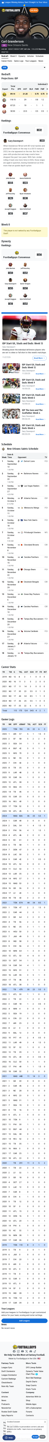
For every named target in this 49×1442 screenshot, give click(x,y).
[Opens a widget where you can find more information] (8, 1438)
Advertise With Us (33, 1397)
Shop (28, 1400)
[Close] (45, 1422)
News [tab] (40, 61)
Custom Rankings (8, 1379)
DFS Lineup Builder (34, 1367)
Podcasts (5, 1404)
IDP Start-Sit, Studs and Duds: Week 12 (33, 366)
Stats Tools (31, 1389)
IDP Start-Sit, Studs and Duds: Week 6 (33, 396)
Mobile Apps (31, 1404)
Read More (38, 358)
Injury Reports (7, 1415)
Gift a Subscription (34, 1408)
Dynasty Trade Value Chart (35, 1372)
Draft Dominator (8, 1371)
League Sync (6, 1367)
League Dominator (9, 1375)
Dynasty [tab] (21, 56)
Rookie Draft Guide (9, 1412)
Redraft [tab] (4, 56)
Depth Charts (31, 1382)
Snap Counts (31, 1385)
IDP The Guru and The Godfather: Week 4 (32, 411)
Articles (4, 1397)
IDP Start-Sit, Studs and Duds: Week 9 (33, 381)
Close (42, 1437)
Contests (30, 1415)
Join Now (33, 10)
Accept (35, 1437)
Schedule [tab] (40, 56)
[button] (45, 68)
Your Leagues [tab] (31, 61)
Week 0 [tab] (13, 56)
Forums (29, 1412)
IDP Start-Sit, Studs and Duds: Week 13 (22, 343)
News (3, 1400)
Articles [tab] (30, 56)
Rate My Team (7, 1386)
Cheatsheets (6, 1382)
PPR (4, 67)
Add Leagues (24, 1321)
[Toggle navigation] (45, 10)
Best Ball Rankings (33, 1378)
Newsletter (6, 1408)
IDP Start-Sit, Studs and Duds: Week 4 (33, 427)
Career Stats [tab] (6, 61)
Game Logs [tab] (18, 61)
